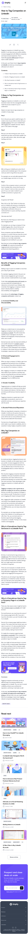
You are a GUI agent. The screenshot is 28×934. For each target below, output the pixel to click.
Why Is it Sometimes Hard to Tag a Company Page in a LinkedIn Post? (15, 89)
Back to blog (7, 6)
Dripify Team (6, 18)
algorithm (10, 345)
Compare (3, 924)
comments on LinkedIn (7, 332)
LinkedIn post (4, 557)
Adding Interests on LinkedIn (11, 824)
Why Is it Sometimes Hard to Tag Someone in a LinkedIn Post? (16, 84)
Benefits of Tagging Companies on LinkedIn (15, 77)
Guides (14, 729)
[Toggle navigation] (25, 3)
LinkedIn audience (6, 122)
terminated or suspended (8, 635)
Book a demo (10, 891)
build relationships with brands (16, 281)
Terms (19, 930)
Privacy (14, 930)
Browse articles (14, 857)
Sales (5, 775)
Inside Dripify (16, 842)
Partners (3, 911)
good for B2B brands (12, 57)
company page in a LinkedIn (11, 608)
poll (24, 137)
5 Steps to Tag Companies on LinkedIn (14, 73)
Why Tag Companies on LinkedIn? (12, 80)
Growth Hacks (6, 703)
